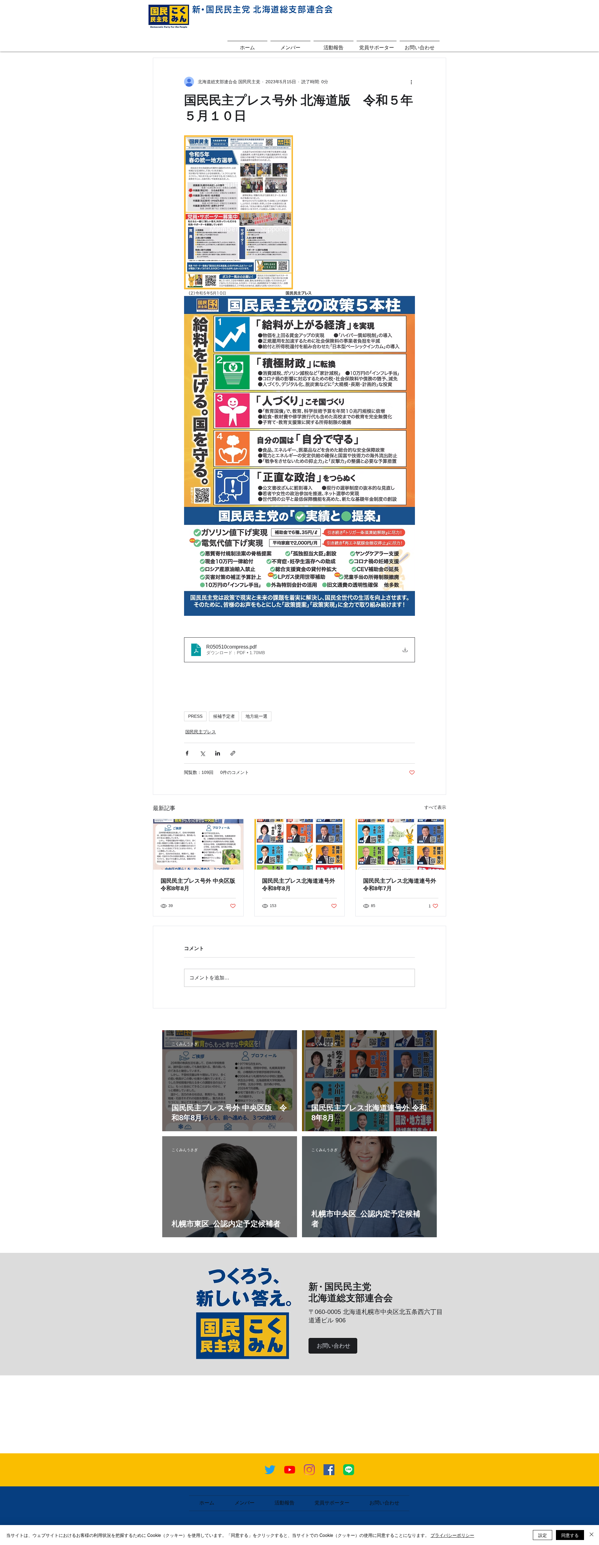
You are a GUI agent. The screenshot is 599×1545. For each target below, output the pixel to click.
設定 (542, 1535)
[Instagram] (309, 1469)
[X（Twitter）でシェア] (202, 753)
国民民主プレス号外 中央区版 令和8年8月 (198, 884)
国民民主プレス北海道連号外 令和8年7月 (399, 884)
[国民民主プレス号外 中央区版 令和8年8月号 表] (198, 844)
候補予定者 (224, 716)
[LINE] (348, 1469)
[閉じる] (591, 1535)
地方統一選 (256, 716)
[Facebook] (329, 1469)
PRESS (195, 716)
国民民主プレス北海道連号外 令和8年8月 (298, 884)
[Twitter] (270, 1469)
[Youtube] (289, 1469)
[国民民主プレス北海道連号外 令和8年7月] (401, 844)
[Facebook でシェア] (187, 753)
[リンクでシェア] (233, 753)
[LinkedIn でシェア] (218, 753)
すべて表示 (435, 807)
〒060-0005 (326, 1311)
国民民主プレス (200, 731)
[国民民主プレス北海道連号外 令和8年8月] (300, 844)
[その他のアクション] (411, 81)
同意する (570, 1535)
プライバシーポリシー (452, 1535)
